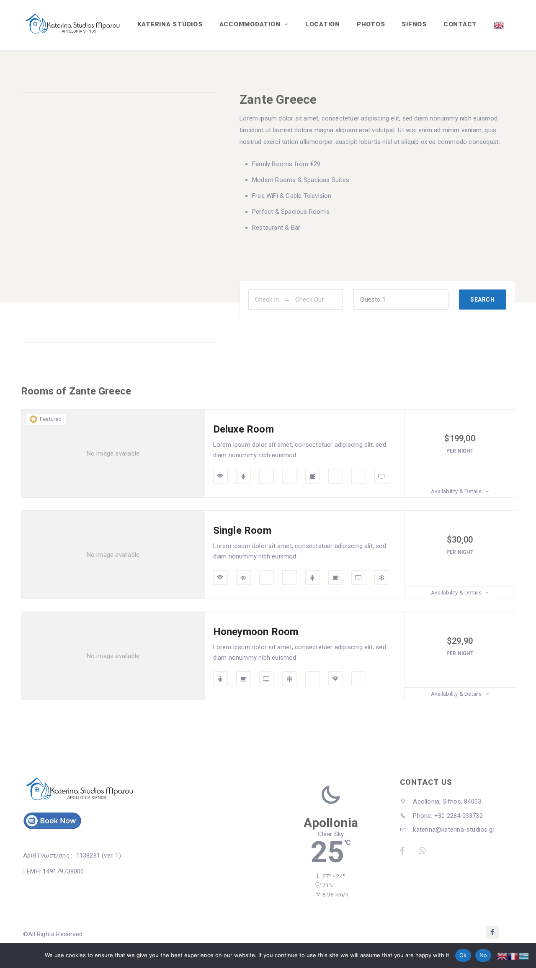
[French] (513, 956)
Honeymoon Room (256, 632)
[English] (499, 25)
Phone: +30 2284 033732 (447, 815)
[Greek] (524, 956)
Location (322, 24)
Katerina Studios (170, 24)
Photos (371, 24)
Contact (460, 24)
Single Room (242, 530)
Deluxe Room (243, 429)
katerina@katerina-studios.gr (453, 829)
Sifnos (414, 24)
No (483, 955)
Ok (463, 955)
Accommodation (251, 24)
